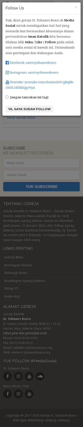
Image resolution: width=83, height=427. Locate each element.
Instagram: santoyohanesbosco (34, 72)
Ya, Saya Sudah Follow (29, 109)
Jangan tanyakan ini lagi (29, 97)
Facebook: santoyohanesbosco (32, 63)
